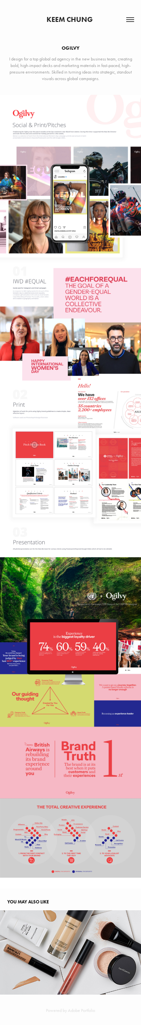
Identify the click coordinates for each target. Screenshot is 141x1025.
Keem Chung (70, 19)
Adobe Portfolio (81, 1010)
